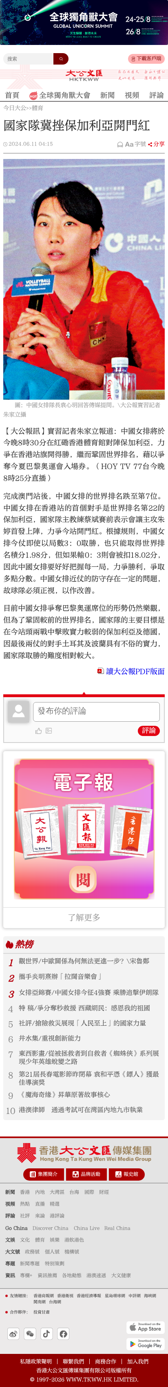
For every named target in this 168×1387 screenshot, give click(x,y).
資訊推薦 (47, 1275)
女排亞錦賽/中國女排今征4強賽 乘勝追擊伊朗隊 (89, 992)
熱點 (25, 1204)
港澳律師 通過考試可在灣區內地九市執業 (81, 1110)
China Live (86, 1228)
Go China (16, 1228)
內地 (40, 1192)
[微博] (13, 1334)
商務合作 (105, 1361)
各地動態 (72, 1275)
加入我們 (137, 1361)
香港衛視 (65, 1295)
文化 (25, 1240)
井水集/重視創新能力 (50, 1038)
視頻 (10, 1204)
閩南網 (39, 1302)
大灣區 (57, 1192)
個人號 (52, 1252)
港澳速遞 (96, 1275)
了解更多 (84, 917)
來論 (40, 1216)
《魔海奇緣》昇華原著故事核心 (64, 1094)
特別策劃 (54, 1263)
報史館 (131, 1174)
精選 (55, 1204)
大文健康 (121, 1275)
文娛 (10, 1240)
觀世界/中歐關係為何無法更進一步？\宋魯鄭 (84, 961)
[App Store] (145, 1327)
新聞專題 (30, 1263)
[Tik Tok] (46, 1334)
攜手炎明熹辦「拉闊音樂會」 (61, 976)
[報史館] (118, 1174)
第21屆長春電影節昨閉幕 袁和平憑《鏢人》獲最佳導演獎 (89, 1078)
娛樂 (55, 1240)
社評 (25, 1216)
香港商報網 (43, 1295)
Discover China (51, 1228)
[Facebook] (63, 1334)
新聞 (10, 1192)
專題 (10, 1263)
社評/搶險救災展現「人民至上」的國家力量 (82, 1023)
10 (10, 1111)
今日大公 (14, 108)
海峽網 (150, 1295)
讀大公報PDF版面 (135, 671)
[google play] (145, 1344)
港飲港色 (74, 1240)
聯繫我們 (73, 1361)
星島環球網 (115, 1295)
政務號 (32, 1252)
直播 (40, 1204)
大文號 (12, 1252)
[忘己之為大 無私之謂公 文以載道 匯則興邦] (141, 75)
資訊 (10, 1275)
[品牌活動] (76, 1174)
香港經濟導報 (89, 1295)
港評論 (57, 1216)
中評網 (134, 1295)
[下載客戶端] (133, 59)
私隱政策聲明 (36, 1361)
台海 (74, 1192)
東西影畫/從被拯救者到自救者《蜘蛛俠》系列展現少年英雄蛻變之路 (89, 1057)
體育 (37, 108)
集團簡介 (47, 1174)
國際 (89, 1192)
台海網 (55, 1302)
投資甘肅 (41, 1312)
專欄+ (26, 1275)
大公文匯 (84, 75)
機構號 (71, 1252)
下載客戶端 (149, 58)
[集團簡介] (33, 1174)
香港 (25, 1192)
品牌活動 (90, 1174)
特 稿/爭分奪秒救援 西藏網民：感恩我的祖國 (84, 1008)
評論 (149, 731)
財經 (104, 1192)
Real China (117, 1228)
